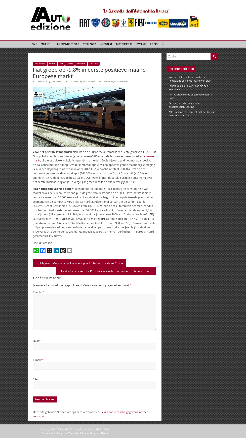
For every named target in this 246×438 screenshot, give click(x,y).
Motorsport (124, 44)
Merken (46, 44)
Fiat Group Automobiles (102, 81)
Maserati (81, 63)
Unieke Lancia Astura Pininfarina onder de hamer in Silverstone (106, 271)
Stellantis (89, 44)
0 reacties (73, 81)
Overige (141, 44)
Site (35, 379)
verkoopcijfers (121, 81)
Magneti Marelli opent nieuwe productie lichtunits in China (79, 263)
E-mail (38, 360)
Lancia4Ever (58, 81)
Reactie (38, 292)
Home (33, 44)
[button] (163, 44)
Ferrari (52, 63)
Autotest (106, 44)
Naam (38, 341)
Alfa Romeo (39, 63)
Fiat (61, 63)
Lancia (70, 63)
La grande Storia (68, 44)
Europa (86, 81)
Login (154, 44)
